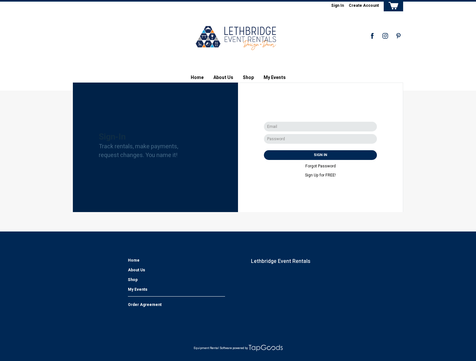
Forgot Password (320, 166)
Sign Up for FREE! (320, 175)
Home (197, 77)
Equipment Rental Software (213, 348)
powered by (240, 348)
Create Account (364, 5)
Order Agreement (145, 305)
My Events (275, 77)
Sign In (337, 5)
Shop (248, 77)
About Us (223, 77)
